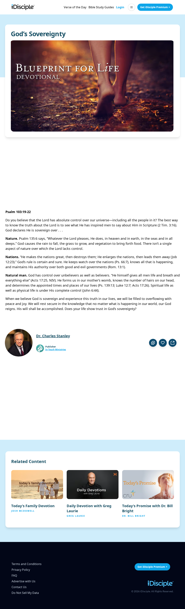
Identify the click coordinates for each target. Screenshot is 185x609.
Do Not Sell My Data (25, 593)
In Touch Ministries (55, 349)
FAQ (14, 575)
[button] (131, 7)
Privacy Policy (21, 570)
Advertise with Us (23, 581)
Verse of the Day (75, 7)
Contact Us (19, 587)
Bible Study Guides (101, 7)
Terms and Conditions (27, 564)
